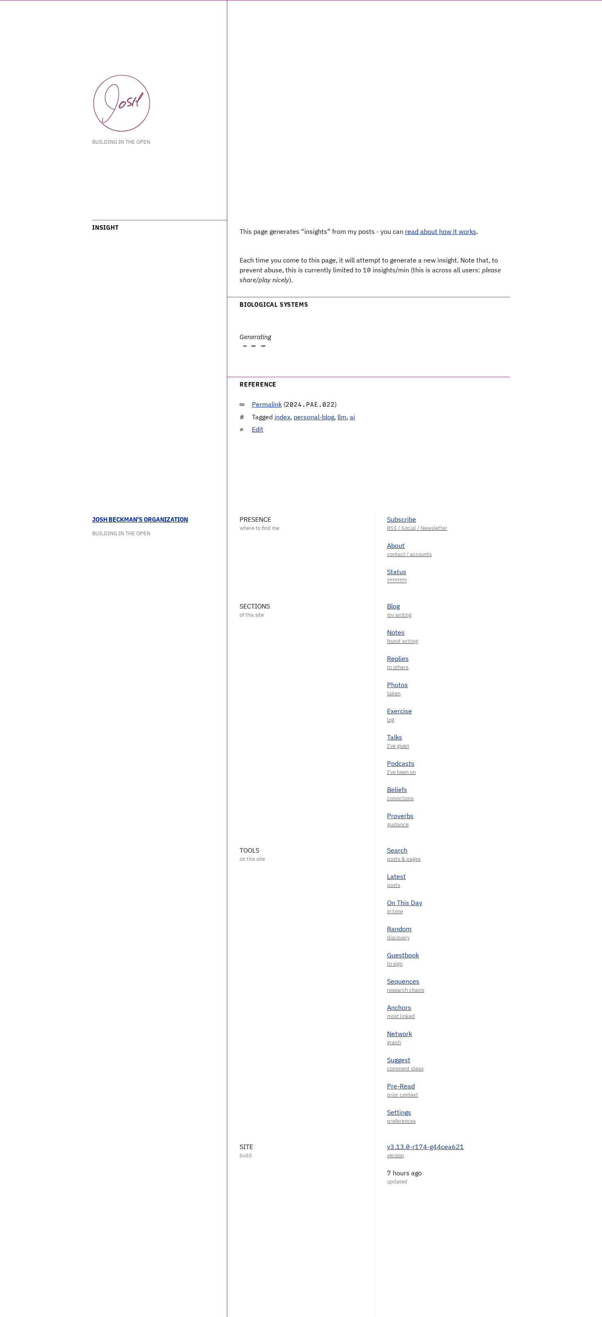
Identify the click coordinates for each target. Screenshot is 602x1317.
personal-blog (314, 417)
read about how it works (440, 231)
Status (396, 572)
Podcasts (400, 763)
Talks (394, 737)
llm (341, 417)
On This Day (404, 902)
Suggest (398, 1060)
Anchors (399, 1007)
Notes (396, 632)
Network (399, 1034)
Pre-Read (401, 1086)
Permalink (267, 404)
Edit (257, 429)
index (282, 417)
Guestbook (403, 955)
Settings (399, 1112)
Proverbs (400, 816)
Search (397, 850)
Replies (398, 658)
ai (352, 417)
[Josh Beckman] (121, 103)
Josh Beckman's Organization (140, 519)
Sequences (403, 981)
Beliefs (397, 789)
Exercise (399, 711)
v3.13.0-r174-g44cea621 (425, 1147)
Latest (396, 876)
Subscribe (401, 519)
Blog (393, 606)
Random (399, 929)
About (396, 545)
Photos (397, 685)
